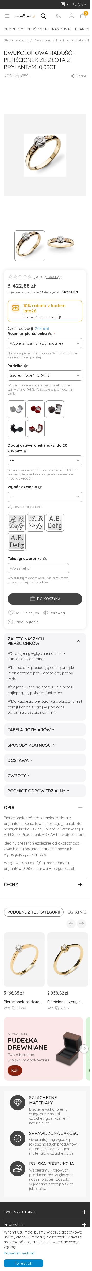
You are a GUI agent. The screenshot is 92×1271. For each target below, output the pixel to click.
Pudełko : (18, 365)
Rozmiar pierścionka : (30, 333)
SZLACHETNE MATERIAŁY (43, 1100)
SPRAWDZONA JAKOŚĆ (53, 1133)
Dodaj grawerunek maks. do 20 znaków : (37, 448)
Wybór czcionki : (25, 486)
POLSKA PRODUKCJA (51, 1163)
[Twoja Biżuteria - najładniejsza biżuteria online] (25, 16)
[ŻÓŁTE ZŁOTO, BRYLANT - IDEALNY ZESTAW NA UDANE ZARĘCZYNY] (45, 155)
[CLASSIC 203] (55, 523)
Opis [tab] (9, 807)
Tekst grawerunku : (27, 558)
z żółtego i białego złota (46, 817)
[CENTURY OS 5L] (17, 542)
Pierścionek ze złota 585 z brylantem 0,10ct (23, 1001)
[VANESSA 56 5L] (36, 523)
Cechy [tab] (11, 884)
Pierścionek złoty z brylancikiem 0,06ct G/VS (64, 1001)
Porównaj (58, 613)
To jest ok (23, 1263)
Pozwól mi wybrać (19, 1253)
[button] (78, 76)
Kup (15, 1070)
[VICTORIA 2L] (17, 523)
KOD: (8, 75)
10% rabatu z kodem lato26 (44, 308)
